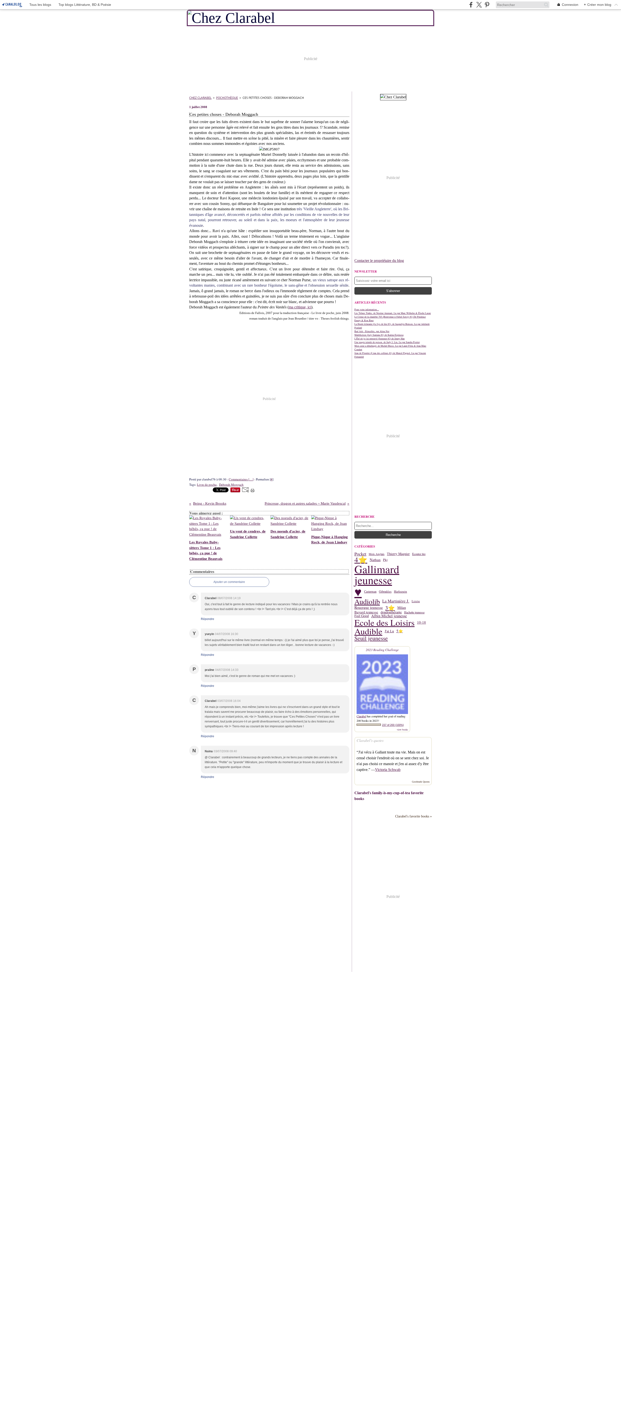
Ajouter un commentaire (229, 582)
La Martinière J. (395, 601)
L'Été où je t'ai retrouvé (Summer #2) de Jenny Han (379, 338)
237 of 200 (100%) (393, 724)
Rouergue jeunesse (368, 608)
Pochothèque (227, 98)
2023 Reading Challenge (382, 650)
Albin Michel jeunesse (389, 616)
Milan (401, 608)
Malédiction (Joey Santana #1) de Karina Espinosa (378, 335)
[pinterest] (487, 5)
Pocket (360, 554)
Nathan (375, 560)
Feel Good (361, 616)
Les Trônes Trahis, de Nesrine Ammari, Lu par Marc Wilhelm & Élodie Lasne (392, 313)
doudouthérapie (391, 612)
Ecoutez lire (418, 553)
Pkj (385, 560)
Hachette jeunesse (414, 612)
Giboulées (385, 591)
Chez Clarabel (200, 98)
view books (402, 729)
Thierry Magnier (398, 554)
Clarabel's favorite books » (413, 816)
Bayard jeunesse (366, 612)
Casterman (370, 591)
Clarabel (361, 716)
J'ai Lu (389, 631)
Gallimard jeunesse (376, 575)
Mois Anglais (376, 553)
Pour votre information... (366, 309)
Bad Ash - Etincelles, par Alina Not (371, 331)
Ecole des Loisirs (384, 622)
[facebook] (471, 5)
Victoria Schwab (387, 770)
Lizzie (416, 601)
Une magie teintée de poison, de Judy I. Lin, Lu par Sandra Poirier (387, 342)
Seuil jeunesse (371, 638)
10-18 (421, 622)
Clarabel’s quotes (370, 740)
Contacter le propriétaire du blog (379, 261)
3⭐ (390, 608)
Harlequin (400, 591)
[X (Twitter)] (479, 5)
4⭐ (360, 560)
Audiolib (367, 601)
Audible (368, 631)
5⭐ (399, 631)
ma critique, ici (300, 307)
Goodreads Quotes (421, 781)
